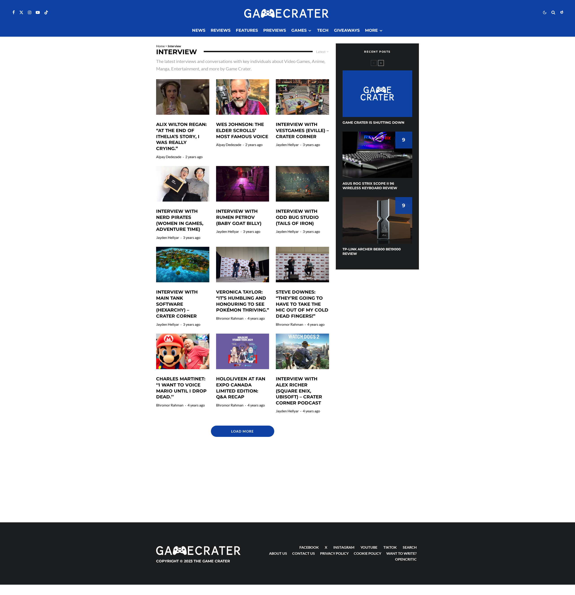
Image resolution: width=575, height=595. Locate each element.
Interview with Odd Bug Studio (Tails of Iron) (297, 217)
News (198, 30)
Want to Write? (401, 553)
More (371, 30)
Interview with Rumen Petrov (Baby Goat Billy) (238, 217)
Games (299, 30)
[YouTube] (37, 12)
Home (160, 46)
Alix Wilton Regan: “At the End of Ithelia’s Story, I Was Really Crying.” (181, 136)
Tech (323, 30)
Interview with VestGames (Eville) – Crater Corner (302, 130)
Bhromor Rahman (229, 318)
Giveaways (347, 30)
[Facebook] (13, 12)
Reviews (220, 30)
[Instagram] (29, 12)
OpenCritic (406, 559)
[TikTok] (46, 12)
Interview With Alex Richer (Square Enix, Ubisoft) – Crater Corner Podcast (299, 391)
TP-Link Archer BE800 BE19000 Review (372, 251)
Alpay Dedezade (168, 157)
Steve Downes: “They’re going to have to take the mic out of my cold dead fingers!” (302, 304)
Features (247, 30)
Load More (242, 431)
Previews (274, 30)
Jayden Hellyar (287, 144)
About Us (278, 553)
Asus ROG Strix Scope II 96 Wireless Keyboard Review (370, 185)
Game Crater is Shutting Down (373, 122)
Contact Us (303, 553)
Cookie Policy (367, 553)
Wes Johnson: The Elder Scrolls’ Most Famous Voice (242, 130)
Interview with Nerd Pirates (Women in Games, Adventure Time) (179, 220)
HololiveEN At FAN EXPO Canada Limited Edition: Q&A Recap (240, 388)
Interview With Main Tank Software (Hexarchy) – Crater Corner (177, 304)
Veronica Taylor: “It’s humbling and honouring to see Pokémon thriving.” (242, 301)
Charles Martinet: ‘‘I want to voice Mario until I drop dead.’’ (181, 388)
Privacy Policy (334, 553)
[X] (21, 12)
